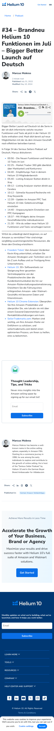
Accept (42, 726)
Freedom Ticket (15, 250)
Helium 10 (13, 267)
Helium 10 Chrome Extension (22, 301)
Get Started (27, 572)
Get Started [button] (42, 5)
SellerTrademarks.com (19, 318)
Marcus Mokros (21, 73)
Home (8, 15)
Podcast (19, 15)
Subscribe (27, 636)
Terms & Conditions (27, 712)
